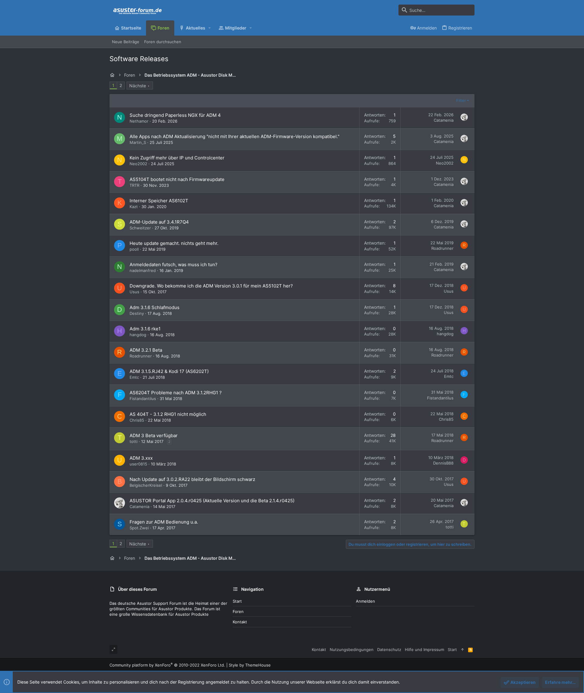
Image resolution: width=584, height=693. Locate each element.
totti (133, 441)
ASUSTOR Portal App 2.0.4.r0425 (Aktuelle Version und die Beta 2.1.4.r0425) (212, 500)
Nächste (137, 85)
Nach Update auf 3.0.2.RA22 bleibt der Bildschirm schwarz (192, 479)
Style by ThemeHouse (250, 665)
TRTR (134, 185)
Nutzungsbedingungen (352, 649)
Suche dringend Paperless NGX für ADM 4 (175, 115)
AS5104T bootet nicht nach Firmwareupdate (177, 179)
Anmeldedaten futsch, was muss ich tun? (173, 264)
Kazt (134, 206)
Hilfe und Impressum (424, 649)
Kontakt (240, 621)
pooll (134, 249)
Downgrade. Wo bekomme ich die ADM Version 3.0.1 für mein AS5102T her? (211, 286)
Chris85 (137, 420)
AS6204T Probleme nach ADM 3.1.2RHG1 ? (176, 392)
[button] (210, 28)
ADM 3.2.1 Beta (146, 350)
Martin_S (138, 142)
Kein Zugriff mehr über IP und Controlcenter (177, 158)
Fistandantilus (143, 398)
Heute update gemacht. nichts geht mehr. (174, 243)
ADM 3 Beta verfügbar (154, 435)
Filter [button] (461, 100)
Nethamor (139, 121)
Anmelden (365, 601)
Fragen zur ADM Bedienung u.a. (164, 522)
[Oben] (462, 649)
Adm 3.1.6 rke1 (145, 329)
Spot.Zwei (139, 527)
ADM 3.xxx (141, 458)
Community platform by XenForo (167, 665)
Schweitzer (140, 227)
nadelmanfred (143, 270)
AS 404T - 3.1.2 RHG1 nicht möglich (168, 414)
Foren (238, 611)
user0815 (138, 463)
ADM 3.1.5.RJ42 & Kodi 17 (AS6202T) (169, 371)
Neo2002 (138, 163)
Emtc (134, 377)
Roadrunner (442, 248)
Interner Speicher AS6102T (159, 201)
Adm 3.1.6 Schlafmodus (154, 307)
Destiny (137, 313)
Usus (134, 291)
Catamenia (444, 120)
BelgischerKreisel (146, 485)
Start (237, 601)
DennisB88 (443, 463)
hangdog (138, 334)
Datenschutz (389, 649)
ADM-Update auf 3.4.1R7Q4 (159, 222)
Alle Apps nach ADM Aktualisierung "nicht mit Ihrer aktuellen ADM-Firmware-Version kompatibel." (234, 136)
